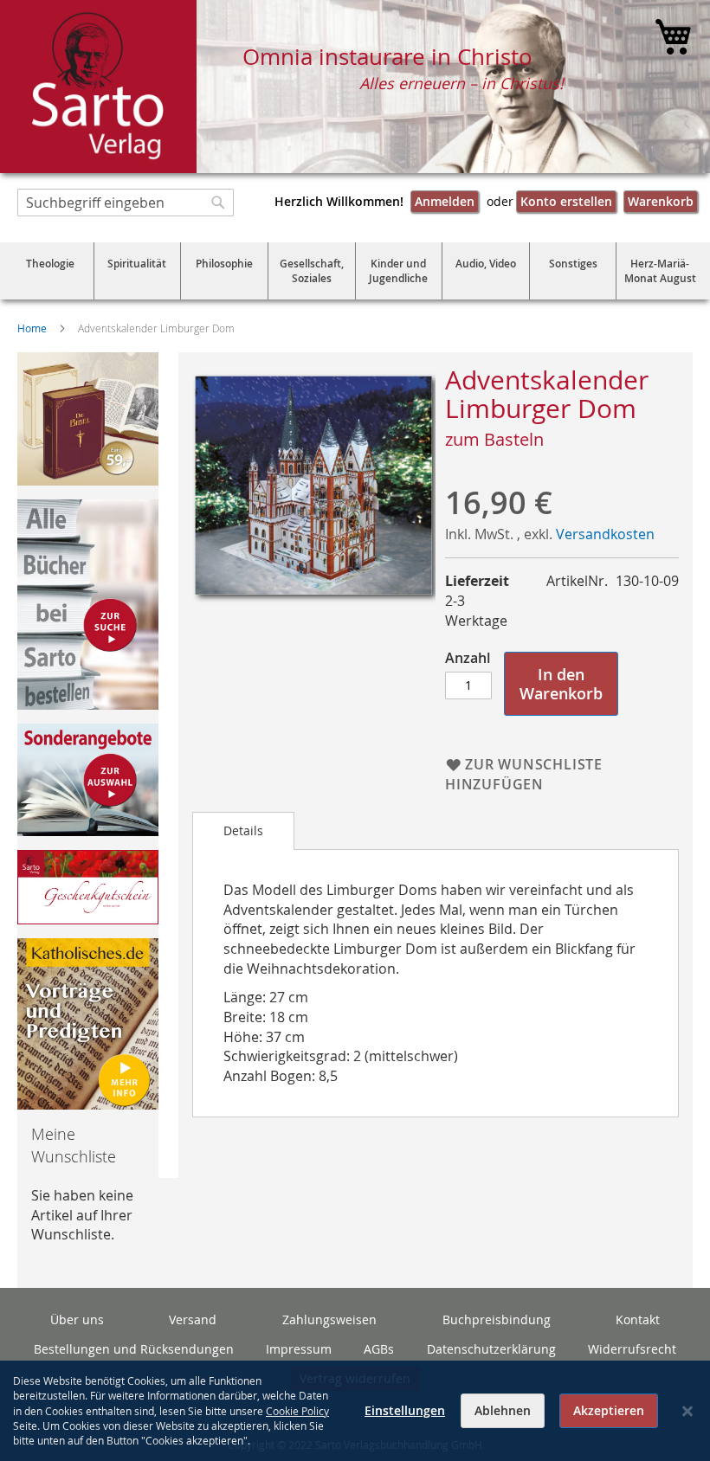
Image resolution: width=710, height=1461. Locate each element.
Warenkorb (661, 201)
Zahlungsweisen (329, 1319)
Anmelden (444, 201)
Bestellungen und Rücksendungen (134, 1349)
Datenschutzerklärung (491, 1349)
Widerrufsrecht (632, 1349)
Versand (192, 1319)
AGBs (379, 1349)
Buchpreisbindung (496, 1319)
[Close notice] (687, 1411)
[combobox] (125, 202)
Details (243, 830)
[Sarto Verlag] (98, 86)
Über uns (77, 1319)
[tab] (243, 831)
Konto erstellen (566, 201)
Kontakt (638, 1319)
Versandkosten (605, 534)
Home (32, 328)
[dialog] (355, 1411)
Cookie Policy (297, 1411)
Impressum (299, 1349)
